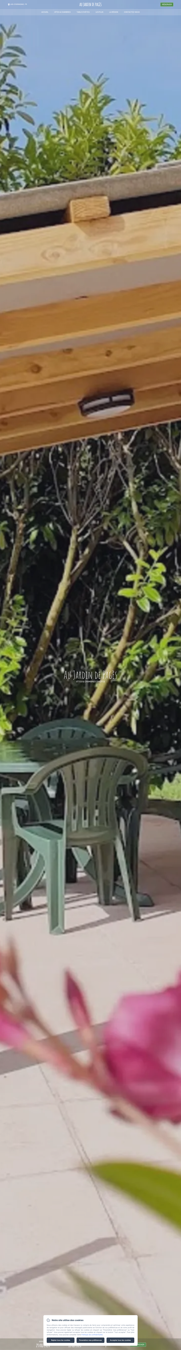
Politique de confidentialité (92, 1335)
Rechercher (138, 1345)
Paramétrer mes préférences (90, 1340)
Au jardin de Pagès (90, 4)
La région (113, 12)
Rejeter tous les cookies (60, 1340)
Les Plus (99, 12)
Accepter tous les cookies (120, 1340)
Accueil (44, 12)
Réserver (167, 4)
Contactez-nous (132, 12)
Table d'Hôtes (83, 12)
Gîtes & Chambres (62, 12)
